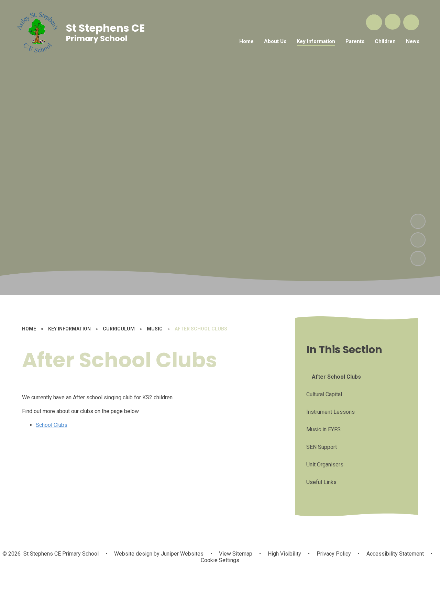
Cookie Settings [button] (220, 560)
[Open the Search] (374, 22)
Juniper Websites (182, 553)
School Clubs (51, 425)
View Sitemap (235, 553)
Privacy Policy (334, 553)
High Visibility (284, 553)
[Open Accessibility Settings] (411, 22)
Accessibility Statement (395, 553)
